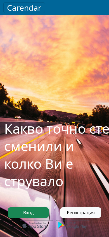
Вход (28, 212)
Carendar (24, 8)
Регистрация (81, 212)
